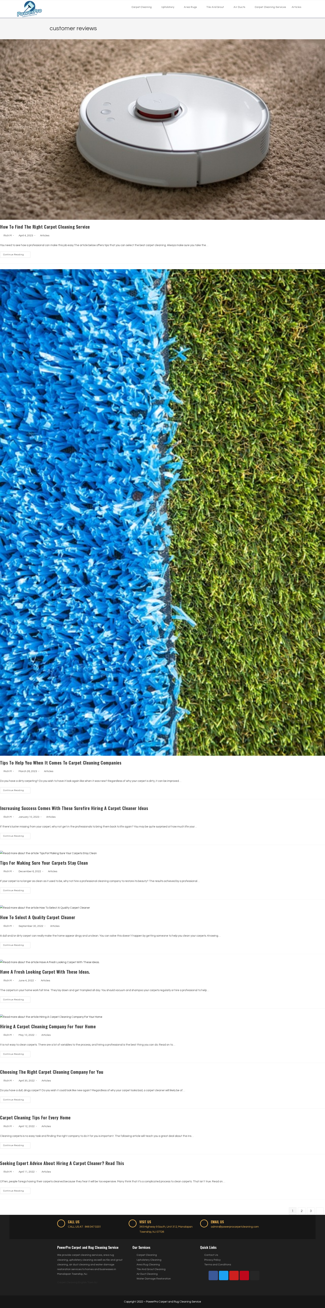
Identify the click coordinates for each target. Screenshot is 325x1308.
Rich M (8, 235)
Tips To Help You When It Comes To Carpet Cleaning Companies (60, 762)
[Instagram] (254, 1275)
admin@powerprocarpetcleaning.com (235, 1226)
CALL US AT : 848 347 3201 (84, 1226)
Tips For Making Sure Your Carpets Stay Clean (44, 862)
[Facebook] (213, 1275)
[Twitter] (223, 1275)
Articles (44, 235)
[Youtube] (234, 1275)
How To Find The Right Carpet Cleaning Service (45, 226)
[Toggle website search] (308, 7)
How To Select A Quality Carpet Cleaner (37, 917)
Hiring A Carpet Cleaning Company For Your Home (48, 1026)
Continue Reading (16, 254)
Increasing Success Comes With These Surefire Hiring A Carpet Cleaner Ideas (74, 808)
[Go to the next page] (319, 1211)
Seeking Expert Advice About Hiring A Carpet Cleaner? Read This (62, 1163)
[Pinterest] (244, 1275)
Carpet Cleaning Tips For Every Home (35, 1117)
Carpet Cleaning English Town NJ (77, 1282)
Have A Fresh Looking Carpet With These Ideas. (45, 971)
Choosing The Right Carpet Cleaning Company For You (51, 1071)
